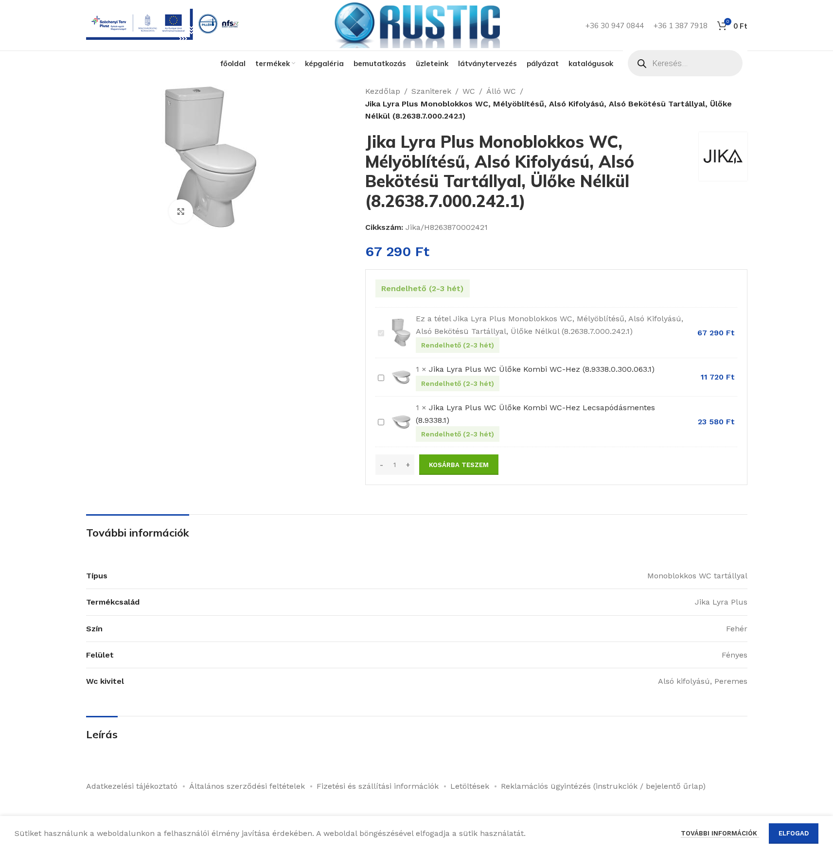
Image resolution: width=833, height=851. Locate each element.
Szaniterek (431, 91)
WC (468, 91)
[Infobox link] (164, 25)
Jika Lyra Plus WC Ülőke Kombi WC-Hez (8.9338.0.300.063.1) (542, 369)
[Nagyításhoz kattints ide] (181, 211)
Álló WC (501, 91)
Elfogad (794, 833)
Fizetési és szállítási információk (378, 786)
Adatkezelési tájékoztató (131, 786)
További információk (720, 833)
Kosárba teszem (459, 465)
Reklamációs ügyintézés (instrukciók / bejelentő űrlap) (603, 786)
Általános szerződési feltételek (247, 786)
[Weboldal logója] (416, 24)
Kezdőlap (382, 91)
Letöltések (469, 786)
